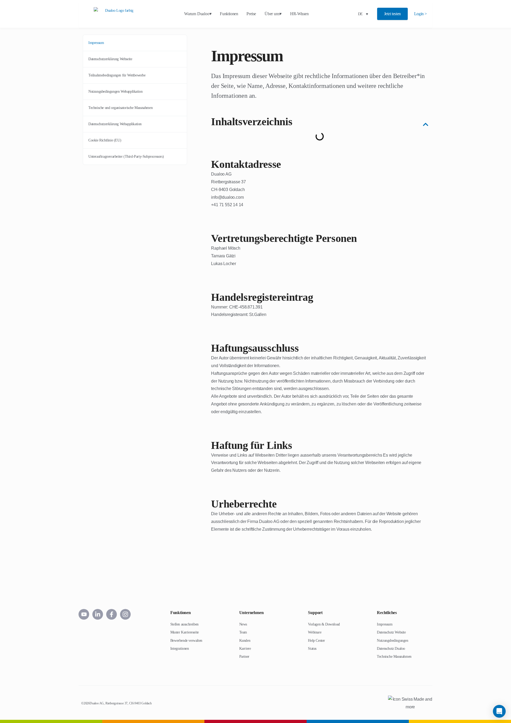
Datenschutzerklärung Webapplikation (115, 124)
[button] (425, 121)
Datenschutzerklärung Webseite (110, 59)
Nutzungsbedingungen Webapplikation (115, 92)
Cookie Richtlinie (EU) (104, 140)
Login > (420, 13)
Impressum (96, 43)
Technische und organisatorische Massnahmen (120, 108)
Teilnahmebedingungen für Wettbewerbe (117, 75)
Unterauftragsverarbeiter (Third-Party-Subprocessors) (126, 157)
